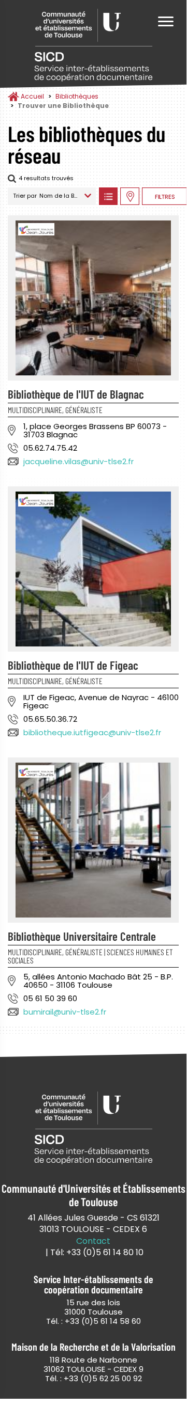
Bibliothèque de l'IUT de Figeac (73, 665)
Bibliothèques (76, 96)
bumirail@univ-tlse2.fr (64, 1011)
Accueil (32, 96)
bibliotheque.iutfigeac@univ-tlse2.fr (92, 732)
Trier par (25, 196)
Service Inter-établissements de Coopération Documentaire (93, 45)
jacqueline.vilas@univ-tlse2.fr (78, 461)
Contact (93, 1241)
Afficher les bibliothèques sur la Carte (129, 196)
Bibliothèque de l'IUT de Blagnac (76, 394)
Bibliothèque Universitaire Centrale (82, 936)
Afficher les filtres (164, 196)
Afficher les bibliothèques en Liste (108, 196)
